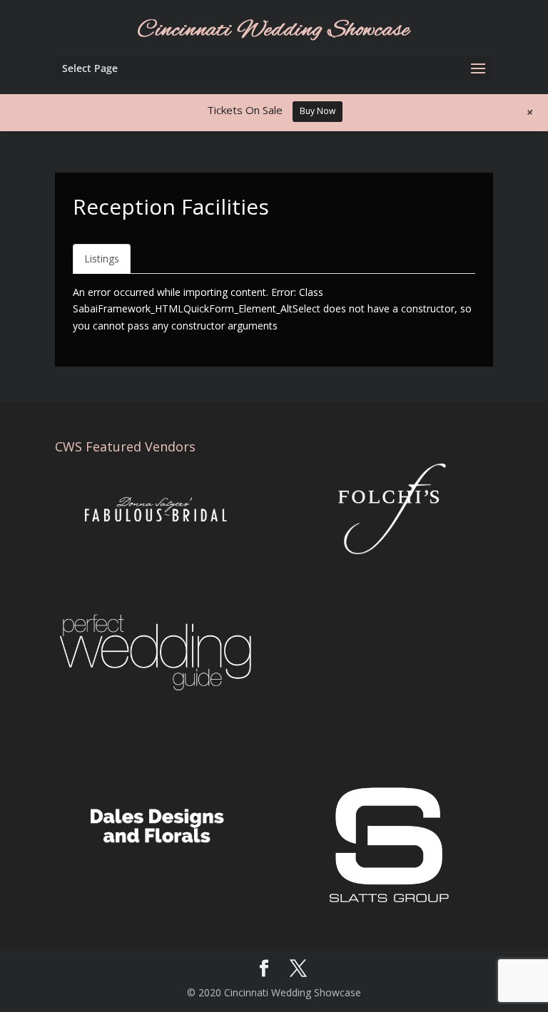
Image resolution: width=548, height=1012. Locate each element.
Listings (101, 258)
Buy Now (317, 111)
